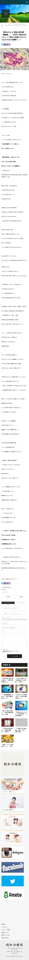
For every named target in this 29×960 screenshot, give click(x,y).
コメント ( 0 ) (8, 602)
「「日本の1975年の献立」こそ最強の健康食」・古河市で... (6, 730)
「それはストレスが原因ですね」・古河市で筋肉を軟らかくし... (21, 696)
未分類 (8, 41)
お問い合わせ (5, 937)
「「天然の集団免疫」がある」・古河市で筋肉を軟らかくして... (7, 696)
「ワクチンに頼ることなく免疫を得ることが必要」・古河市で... (21, 680)
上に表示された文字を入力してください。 (11, 651)
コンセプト (4, 927)
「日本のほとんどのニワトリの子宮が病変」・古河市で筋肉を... (21, 713)
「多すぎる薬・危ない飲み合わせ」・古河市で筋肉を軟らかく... (7, 680)
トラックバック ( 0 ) (21, 602)
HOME (3, 924)
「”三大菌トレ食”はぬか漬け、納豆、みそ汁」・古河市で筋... (21, 730)
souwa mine (8, 587)
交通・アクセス (5, 935)
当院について (5, 932)
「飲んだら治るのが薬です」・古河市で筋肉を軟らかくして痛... (7, 712)
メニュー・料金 (5, 929)
